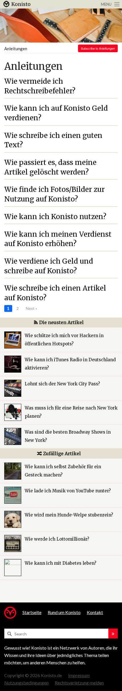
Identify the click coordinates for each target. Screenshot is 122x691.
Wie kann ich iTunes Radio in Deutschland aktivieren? (70, 364)
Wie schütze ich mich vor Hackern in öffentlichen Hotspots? (64, 339)
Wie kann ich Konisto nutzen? (55, 216)
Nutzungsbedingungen (26, 682)
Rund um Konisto (64, 612)
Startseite (31, 612)
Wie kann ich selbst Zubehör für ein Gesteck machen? (63, 471)
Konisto (21, 4)
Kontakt (95, 612)
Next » (31, 308)
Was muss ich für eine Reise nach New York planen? (71, 412)
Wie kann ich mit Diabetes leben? (60, 563)
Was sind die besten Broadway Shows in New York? (68, 436)
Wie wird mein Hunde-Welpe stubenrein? (69, 515)
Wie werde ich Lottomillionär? (57, 539)
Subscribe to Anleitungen (98, 48)
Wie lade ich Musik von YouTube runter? (68, 490)
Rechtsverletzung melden (79, 682)
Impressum (79, 675)
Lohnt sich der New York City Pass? (62, 384)
